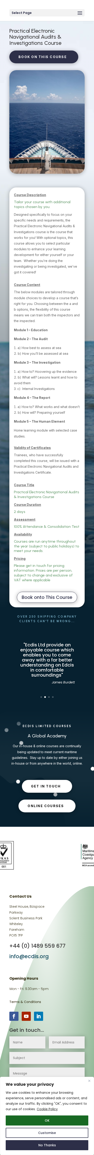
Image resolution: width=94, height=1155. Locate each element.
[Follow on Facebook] (13, 1016)
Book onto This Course (47, 597)
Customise (47, 1133)
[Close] (89, 1080)
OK (47, 1120)
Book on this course (42, 57)
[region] (47, 1116)
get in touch (46, 786)
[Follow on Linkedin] (38, 1016)
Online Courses (46, 806)
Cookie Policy (47, 1109)
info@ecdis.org (29, 956)
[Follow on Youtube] (26, 1016)
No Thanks (47, 1145)
